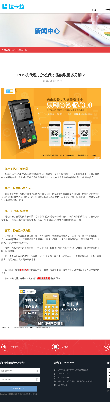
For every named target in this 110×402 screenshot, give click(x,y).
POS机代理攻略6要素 (42, 328)
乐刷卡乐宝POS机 (19, 50)
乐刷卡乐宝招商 (81, 381)
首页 (94, 9)
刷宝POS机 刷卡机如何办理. (18, 328)
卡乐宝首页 (5, 50)
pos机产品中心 (70, 381)
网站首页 (61, 381)
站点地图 (27, 394)
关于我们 (63, 385)
